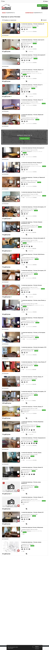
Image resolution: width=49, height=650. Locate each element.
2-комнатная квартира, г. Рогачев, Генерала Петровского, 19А (31, 222)
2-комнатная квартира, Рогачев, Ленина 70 (31, 192)
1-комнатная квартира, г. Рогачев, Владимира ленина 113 (32, 422)
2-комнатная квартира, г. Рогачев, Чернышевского (33, 438)
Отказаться (37, 648)
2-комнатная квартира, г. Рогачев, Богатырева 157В (33, 347)
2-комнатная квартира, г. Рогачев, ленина (31, 542)
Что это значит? (10, 648)
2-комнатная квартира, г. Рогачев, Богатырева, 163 (33, 270)
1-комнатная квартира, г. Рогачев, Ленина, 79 (32, 497)
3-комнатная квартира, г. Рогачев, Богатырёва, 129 (33, 391)
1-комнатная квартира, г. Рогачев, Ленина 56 (32, 467)
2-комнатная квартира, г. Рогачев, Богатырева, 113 (33, 207)
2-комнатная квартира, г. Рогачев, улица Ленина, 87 (33, 362)
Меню (43, 7)
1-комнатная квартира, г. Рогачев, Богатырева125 (33, 55)
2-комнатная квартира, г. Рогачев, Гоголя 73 (31, 84)
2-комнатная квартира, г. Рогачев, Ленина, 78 (32, 376)
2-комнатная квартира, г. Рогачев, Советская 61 (32, 39)
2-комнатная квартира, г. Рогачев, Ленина (31, 452)
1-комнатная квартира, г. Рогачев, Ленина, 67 (32, 406)
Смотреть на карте (24, 138)
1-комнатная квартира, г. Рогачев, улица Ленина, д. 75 (33, 301)
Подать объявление (42, 5)
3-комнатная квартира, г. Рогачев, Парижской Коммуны (32, 115)
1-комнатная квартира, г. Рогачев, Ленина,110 (32, 512)
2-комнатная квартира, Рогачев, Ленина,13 (31, 162)
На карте (34, 27)
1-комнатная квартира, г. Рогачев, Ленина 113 (32, 69)
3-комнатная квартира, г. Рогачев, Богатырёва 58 (33, 238)
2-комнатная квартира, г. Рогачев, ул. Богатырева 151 (33, 333)
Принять (37, 646)
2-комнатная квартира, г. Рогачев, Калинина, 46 (32, 24)
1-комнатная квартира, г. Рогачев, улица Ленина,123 (31, 482)
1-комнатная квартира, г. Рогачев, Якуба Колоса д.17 (32, 255)
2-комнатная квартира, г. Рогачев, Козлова (31, 285)
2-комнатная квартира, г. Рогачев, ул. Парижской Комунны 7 (33, 178)
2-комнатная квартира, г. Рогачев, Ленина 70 (32, 100)
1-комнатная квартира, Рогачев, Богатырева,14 (32, 148)
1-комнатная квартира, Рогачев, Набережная (32, 527)
